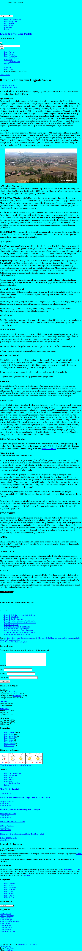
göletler (77, 638)
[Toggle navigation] (1, 42)
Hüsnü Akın (17, 696)
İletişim (6, 29)
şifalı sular (30, 638)
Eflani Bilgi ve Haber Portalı (16, 33)
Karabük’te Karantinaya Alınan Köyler (17, 634)
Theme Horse (9, 948)
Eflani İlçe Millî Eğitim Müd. (10, 921)
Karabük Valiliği (5, 914)
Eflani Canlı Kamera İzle (12, 20)
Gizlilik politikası (14, 62)
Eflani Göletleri (49, 448)
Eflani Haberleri (9, 23)
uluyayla (45, 638)
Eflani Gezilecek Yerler (8, 931)
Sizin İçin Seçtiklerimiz (10, 789)
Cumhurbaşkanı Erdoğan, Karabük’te (17, 627)
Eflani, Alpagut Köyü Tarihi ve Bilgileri (13, 642)
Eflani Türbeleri (9, 744)
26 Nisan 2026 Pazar (7, 826)
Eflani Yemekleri (5, 929)
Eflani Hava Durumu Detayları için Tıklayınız (15, 765)
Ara (1, 44)
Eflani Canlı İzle (9, 52)
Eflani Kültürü (9, 742)
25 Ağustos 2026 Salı (7, 802)
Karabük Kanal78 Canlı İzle (13, 619)
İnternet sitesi (4, 677)
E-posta (3, 673)
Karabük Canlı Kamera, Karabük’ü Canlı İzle (19, 615)
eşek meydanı (62, 638)
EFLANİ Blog (9, 746)
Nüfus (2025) (4, 709)
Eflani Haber (4, 803)
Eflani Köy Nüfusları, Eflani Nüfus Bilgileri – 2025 (22, 834)
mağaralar (71, 638)
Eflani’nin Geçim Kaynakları (10, 640)
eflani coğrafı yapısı (13, 638)
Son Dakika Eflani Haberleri (12, 822)
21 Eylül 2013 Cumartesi (8, 85)
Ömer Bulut (13, 692)
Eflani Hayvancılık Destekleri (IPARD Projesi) (20, 809)
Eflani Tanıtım (5, 75)
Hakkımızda (8, 27)
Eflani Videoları (14, 58)
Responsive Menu (6, 16)
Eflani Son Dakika (6, 927)
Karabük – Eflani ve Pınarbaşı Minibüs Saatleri (20, 621)
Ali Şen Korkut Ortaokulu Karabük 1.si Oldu (19, 632)
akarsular (24, 638)
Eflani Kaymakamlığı (7, 916)
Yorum (3, 666)
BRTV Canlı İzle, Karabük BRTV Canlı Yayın (20, 623)
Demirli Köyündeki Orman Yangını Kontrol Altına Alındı (25, 797)
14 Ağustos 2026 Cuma (8, 814)
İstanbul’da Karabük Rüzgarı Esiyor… (17, 629)
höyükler (38, 638)
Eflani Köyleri (9, 25)
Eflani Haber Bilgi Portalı (8, 87)
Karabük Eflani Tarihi (11, 617)
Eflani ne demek (5, 925)
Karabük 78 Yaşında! (11, 625)
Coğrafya (3, 701)
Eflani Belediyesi (6, 918)
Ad (1, 669)
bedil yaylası (52, 638)
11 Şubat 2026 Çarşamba (8, 838)
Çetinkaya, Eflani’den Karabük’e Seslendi (18, 630)
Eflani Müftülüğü (6, 919)
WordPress (9, 950)
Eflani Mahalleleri (10, 736)
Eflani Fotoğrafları (10, 21)
